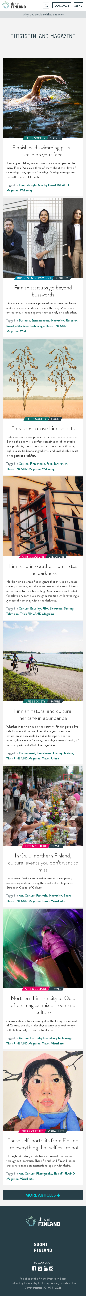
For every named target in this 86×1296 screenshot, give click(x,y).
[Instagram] (51, 1268)
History (57, 753)
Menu (78, 6)
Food (49, 463)
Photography (44, 1173)
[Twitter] (40, 1268)
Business (24, 320)
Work (23, 331)
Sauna (68, 895)
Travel (45, 758)
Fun (21, 185)
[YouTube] (46, 1268)
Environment (27, 753)
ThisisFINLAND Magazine (23, 468)
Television (12, 613)
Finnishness (37, 463)
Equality (35, 608)
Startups (22, 325)
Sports (42, 185)
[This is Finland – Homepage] (14, 5)
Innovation (57, 320)
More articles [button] (41, 1195)
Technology (37, 325)
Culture (24, 608)
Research (71, 320)
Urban (55, 758)
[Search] (46, 5)
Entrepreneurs (40, 320)
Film (45, 608)
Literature (56, 608)
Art (21, 895)
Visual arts (58, 901)
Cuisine (23, 463)
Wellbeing (26, 190)
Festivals (41, 895)
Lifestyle (30, 185)
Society (11, 325)
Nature (68, 753)
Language (61, 6)
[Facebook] (34, 1268)
